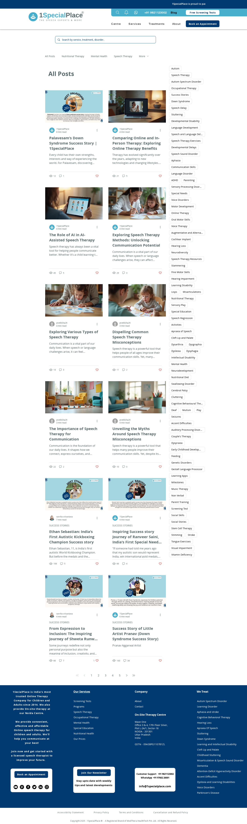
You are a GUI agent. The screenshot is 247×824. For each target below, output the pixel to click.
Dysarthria (177, 344)
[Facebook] (28, 787)
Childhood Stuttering (209, 755)
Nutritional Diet (180, 377)
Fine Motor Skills (180, 272)
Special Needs (179, 193)
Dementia (202, 765)
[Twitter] (34, 787)
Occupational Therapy (183, 88)
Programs (79, 706)
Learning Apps (179, 475)
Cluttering (177, 397)
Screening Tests (82, 701)
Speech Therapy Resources (186, 259)
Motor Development (182, 206)
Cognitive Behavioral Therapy (213, 717)
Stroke (191, 534)
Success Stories (180, 94)
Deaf (174, 410)
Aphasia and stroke (208, 712)
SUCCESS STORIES (59, 525)
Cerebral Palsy (179, 390)
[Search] (117, 12)
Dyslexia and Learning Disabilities (216, 782)
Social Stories (178, 521)
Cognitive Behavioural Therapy (188, 403)
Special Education (181, 311)
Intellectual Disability (183, 357)
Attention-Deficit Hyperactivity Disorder (216, 771)
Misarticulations (192, 291)
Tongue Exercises (181, 541)
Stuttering (177, 114)
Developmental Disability (185, 121)
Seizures (176, 416)
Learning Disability (181, 285)
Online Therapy (180, 213)
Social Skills (177, 515)
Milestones (177, 482)
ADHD (174, 180)
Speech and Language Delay (187, 134)
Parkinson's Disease (208, 792)
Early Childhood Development (188, 449)
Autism (175, 68)
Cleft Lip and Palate (182, 337)
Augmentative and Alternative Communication (188, 232)
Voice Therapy (179, 226)
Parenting (189, 180)
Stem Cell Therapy (181, 528)
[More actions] (98, 130)
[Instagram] (47, 787)
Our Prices (79, 738)
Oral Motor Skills (180, 219)
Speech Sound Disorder (184, 153)
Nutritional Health (84, 733)
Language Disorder (182, 173)
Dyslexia (176, 351)
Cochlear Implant (181, 239)
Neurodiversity (179, 252)
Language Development (184, 127)
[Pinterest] (22, 787)
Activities (176, 324)
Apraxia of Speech (181, 331)
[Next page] (127, 675)
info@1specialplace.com (155, 786)
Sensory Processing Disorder (187, 186)
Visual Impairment (181, 548)
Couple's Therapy (181, 436)
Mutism (186, 410)
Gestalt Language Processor (186, 469)
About (138, 701)
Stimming (176, 534)
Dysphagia (192, 351)
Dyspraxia (176, 443)
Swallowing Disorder (182, 383)
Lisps (174, 291)
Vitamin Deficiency (181, 554)
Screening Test (179, 508)
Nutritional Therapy (73, 56)
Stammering (178, 265)
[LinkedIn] (40, 787)
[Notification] (136, 12)
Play (199, 410)
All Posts (50, 56)
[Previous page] (84, 675)
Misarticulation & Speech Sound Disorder (216, 760)
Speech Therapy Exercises (186, 140)
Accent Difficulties (181, 423)
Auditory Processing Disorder (187, 429)
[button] (126, 12)
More (142, 56)
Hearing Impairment (182, 278)
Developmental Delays (183, 147)
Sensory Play (178, 305)
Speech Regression (182, 318)
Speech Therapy (123, 56)
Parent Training (180, 502)
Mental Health (99, 56)
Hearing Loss (178, 245)
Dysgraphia (195, 344)
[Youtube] (16, 787)
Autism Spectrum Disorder (186, 81)
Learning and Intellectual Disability (216, 744)
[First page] (77, 675)
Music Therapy (179, 488)
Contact (139, 706)
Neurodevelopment (182, 370)
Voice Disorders (180, 199)
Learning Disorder (207, 706)
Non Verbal (177, 495)
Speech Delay (179, 107)
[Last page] (134, 675)
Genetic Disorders (181, 462)
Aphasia (175, 160)
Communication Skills (183, 167)
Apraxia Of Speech (207, 728)
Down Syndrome (180, 101)
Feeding (175, 456)
